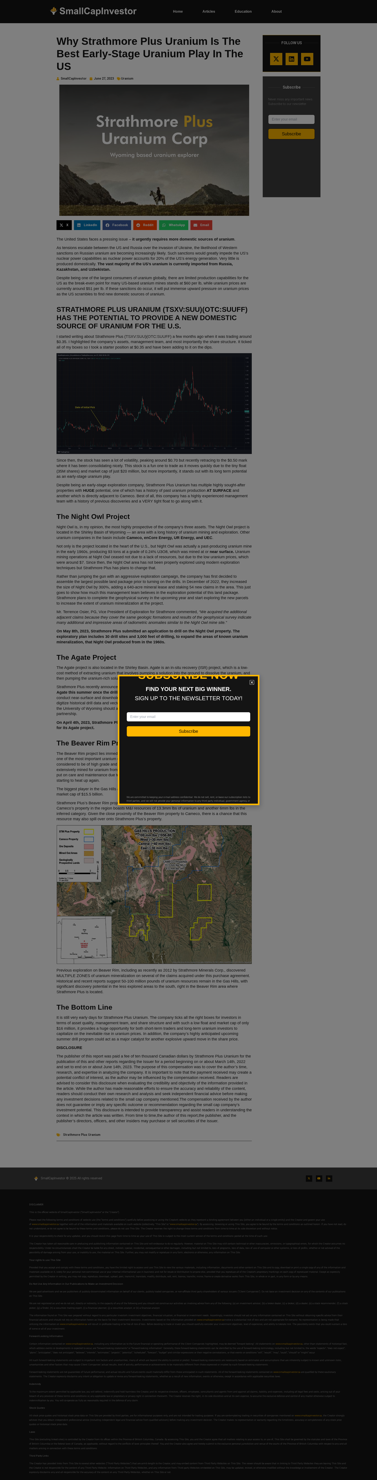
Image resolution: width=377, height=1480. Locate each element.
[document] (188, 740)
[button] (252, 682)
